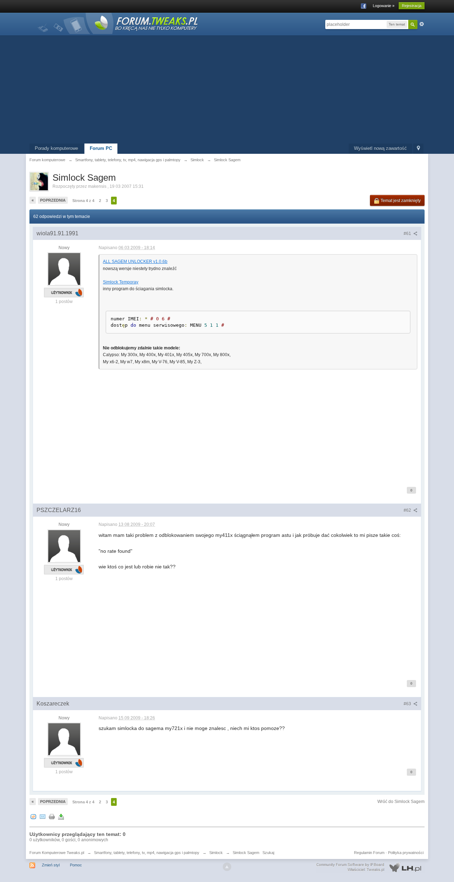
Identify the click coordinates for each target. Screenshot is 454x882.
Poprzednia (53, 200)
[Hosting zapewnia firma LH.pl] (370, 867)
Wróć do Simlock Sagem (401, 801)
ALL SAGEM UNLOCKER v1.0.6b (135, 261)
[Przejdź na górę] (227, 867)
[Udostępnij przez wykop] (33, 816)
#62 (408, 510)
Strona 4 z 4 (83, 200)
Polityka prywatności (405, 852)
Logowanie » (383, 6)
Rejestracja (411, 6)
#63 (408, 703)
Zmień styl (51, 865)
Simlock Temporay (120, 282)
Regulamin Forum (369, 852)
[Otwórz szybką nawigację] (418, 149)
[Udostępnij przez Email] (42, 816)
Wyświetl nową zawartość (380, 148)
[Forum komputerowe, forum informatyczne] (118, 23)
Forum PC (101, 148)
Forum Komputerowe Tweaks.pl (56, 852)
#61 (408, 233)
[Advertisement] (227, 90)
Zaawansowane (422, 24)
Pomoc (76, 865)
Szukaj (268, 852)
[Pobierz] (61, 816)
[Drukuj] (52, 816)
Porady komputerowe (56, 148)
